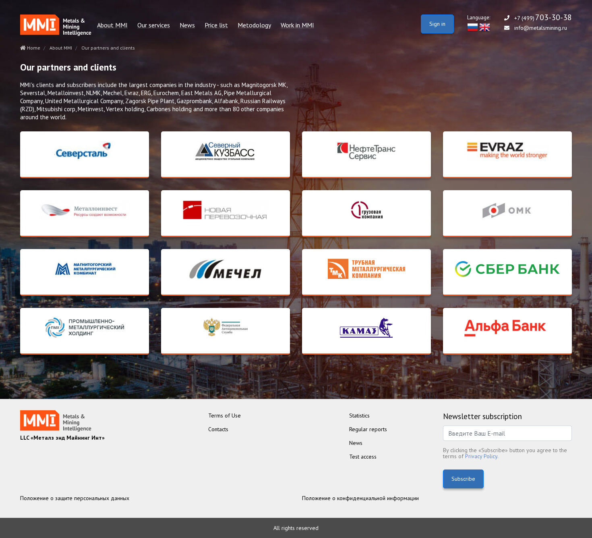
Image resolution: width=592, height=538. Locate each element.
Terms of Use (224, 415)
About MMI (112, 25)
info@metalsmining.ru (540, 28)
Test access (363, 456)
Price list (216, 25)
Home (33, 48)
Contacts (218, 429)
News (187, 25)
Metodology (254, 25)
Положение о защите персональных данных (74, 498)
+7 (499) (543, 18)
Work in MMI (297, 25)
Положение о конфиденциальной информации (360, 498)
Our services (153, 25)
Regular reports (368, 429)
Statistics (359, 415)
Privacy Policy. (482, 456)
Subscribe (463, 478)
